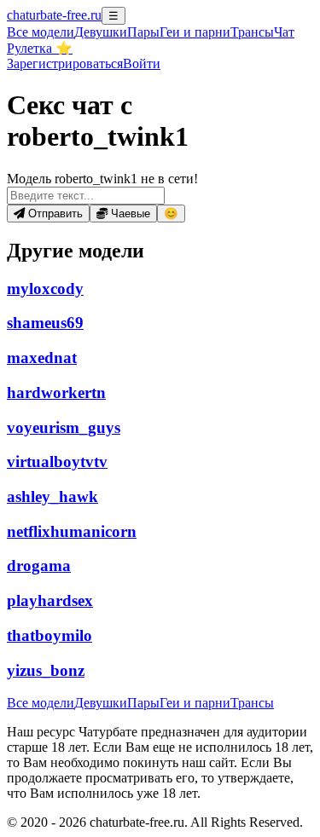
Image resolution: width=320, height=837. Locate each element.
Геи (195, 32)
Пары (143, 32)
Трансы (252, 32)
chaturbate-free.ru (54, 15)
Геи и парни (195, 703)
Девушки (100, 32)
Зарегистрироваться (65, 63)
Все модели (40, 703)
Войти (141, 63)
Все (40, 32)
